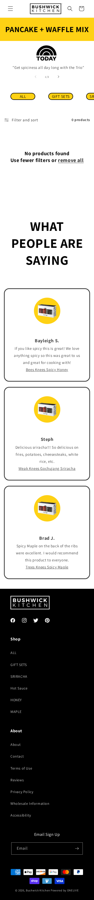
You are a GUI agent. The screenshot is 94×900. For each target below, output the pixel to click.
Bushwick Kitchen (38, 890)
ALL (23, 96)
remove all (71, 160)
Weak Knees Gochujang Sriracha (47, 468)
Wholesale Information (30, 803)
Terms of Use (21, 768)
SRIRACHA (18, 676)
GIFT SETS (61, 96)
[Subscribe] (77, 848)
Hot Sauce (18, 688)
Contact (17, 756)
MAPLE (16, 711)
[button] (10, 8)
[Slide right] (58, 76)
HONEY (16, 700)
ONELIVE (73, 890)
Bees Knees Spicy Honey (47, 369)
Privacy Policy (21, 791)
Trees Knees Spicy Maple (47, 567)
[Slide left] (35, 76)
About (15, 744)
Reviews (17, 780)
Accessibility (20, 815)
